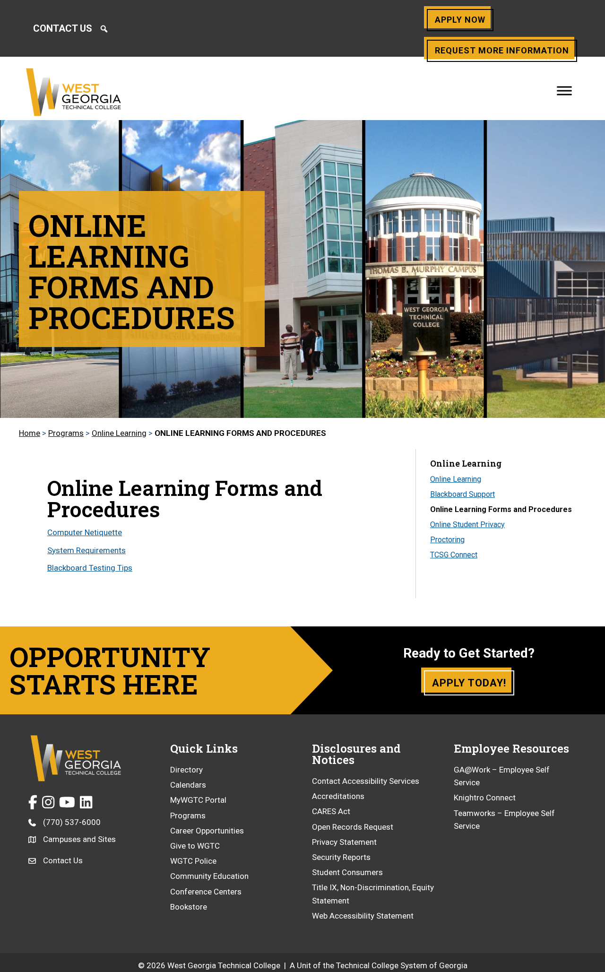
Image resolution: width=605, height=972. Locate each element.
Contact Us (62, 28)
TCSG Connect (453, 554)
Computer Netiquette (84, 532)
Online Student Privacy (467, 524)
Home (29, 433)
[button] (104, 29)
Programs (66, 433)
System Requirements (86, 550)
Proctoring (447, 539)
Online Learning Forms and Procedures (501, 509)
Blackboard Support (462, 494)
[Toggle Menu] (564, 90)
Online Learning (119, 433)
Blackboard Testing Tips (89, 568)
